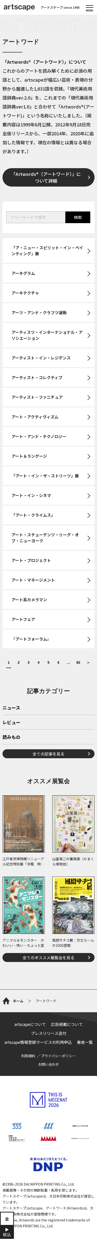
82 (78, 662)
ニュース (11, 708)
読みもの (11, 737)
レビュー (11, 722)
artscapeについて (30, 1024)
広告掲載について (67, 1024)
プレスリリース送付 (48, 1033)
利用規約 (28, 1055)
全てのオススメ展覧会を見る (48, 957)
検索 (78, 217)
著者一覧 (85, 1042)
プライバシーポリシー (58, 1055)
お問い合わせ (48, 1064)
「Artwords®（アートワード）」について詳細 (46, 177)
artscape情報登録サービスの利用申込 (38, 1042)
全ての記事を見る (48, 754)
